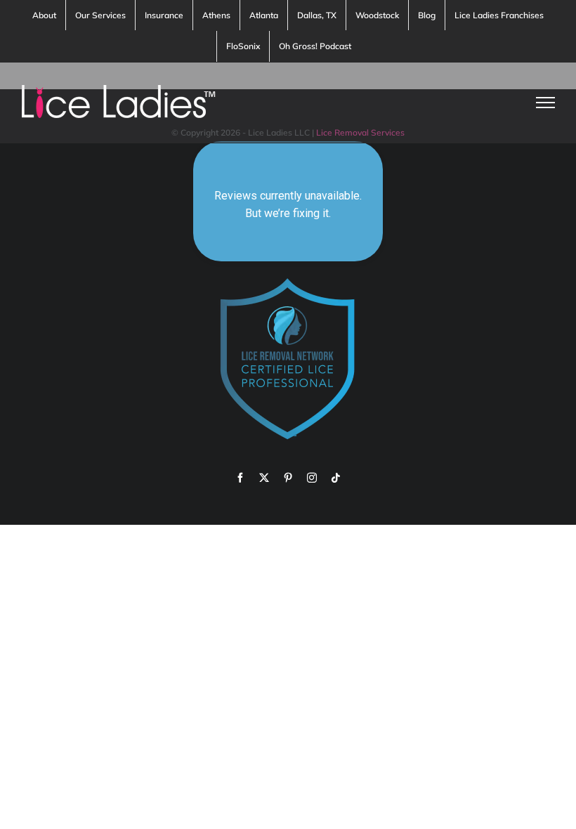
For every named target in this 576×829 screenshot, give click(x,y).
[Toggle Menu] (546, 102)
